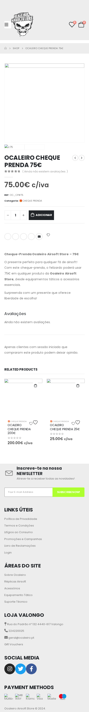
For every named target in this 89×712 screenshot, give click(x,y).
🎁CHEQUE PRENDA (30, 200)
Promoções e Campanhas (23, 539)
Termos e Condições (19, 525)
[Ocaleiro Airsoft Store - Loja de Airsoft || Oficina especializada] (22, 25)
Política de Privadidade (20, 519)
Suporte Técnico (15, 602)
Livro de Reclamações (20, 546)
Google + (31, 236)
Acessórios (12, 588)
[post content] (23, 397)
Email (39, 236)
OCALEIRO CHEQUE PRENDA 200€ (19, 429)
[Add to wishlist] (48, 235)
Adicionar (44, 215)
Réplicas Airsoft (15, 581)
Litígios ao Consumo (18, 532)
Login (8, 553)
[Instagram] (9, 669)
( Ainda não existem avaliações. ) (45, 171)
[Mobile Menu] (7, 24)
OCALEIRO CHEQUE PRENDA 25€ (65, 427)
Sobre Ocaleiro (15, 575)
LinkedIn (23, 236)
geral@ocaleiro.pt (21, 638)
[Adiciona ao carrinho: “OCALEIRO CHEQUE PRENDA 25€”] (77, 385)
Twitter (15, 236)
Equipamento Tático (18, 595)
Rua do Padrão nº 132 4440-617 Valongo (34, 624)
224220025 (16, 631)
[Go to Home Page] (5, 48)
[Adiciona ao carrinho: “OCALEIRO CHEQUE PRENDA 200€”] (35, 385)
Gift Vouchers (13, 644)
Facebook (7, 236)
